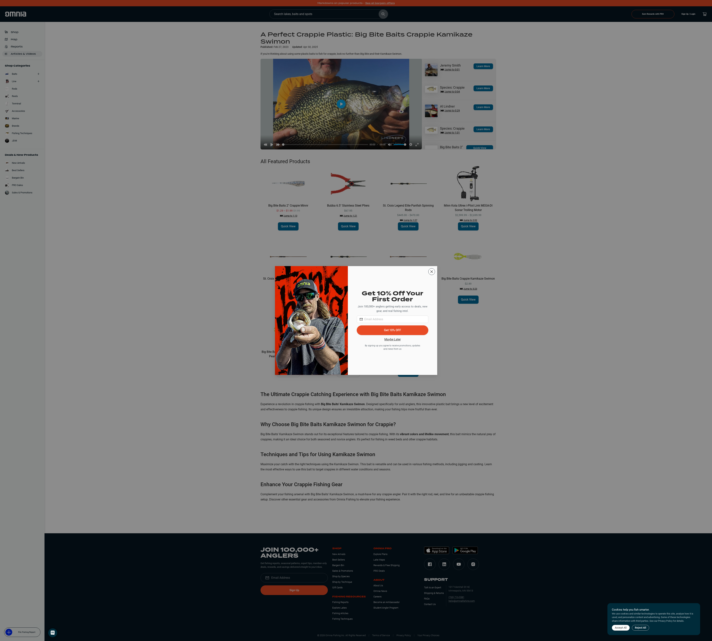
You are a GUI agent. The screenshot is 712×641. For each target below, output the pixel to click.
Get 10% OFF (392, 330)
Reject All (640, 627)
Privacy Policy (665, 620)
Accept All (621, 627)
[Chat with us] (52, 632)
